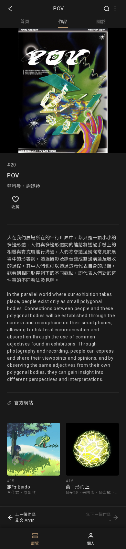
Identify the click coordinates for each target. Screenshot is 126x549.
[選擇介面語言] (115, 9)
